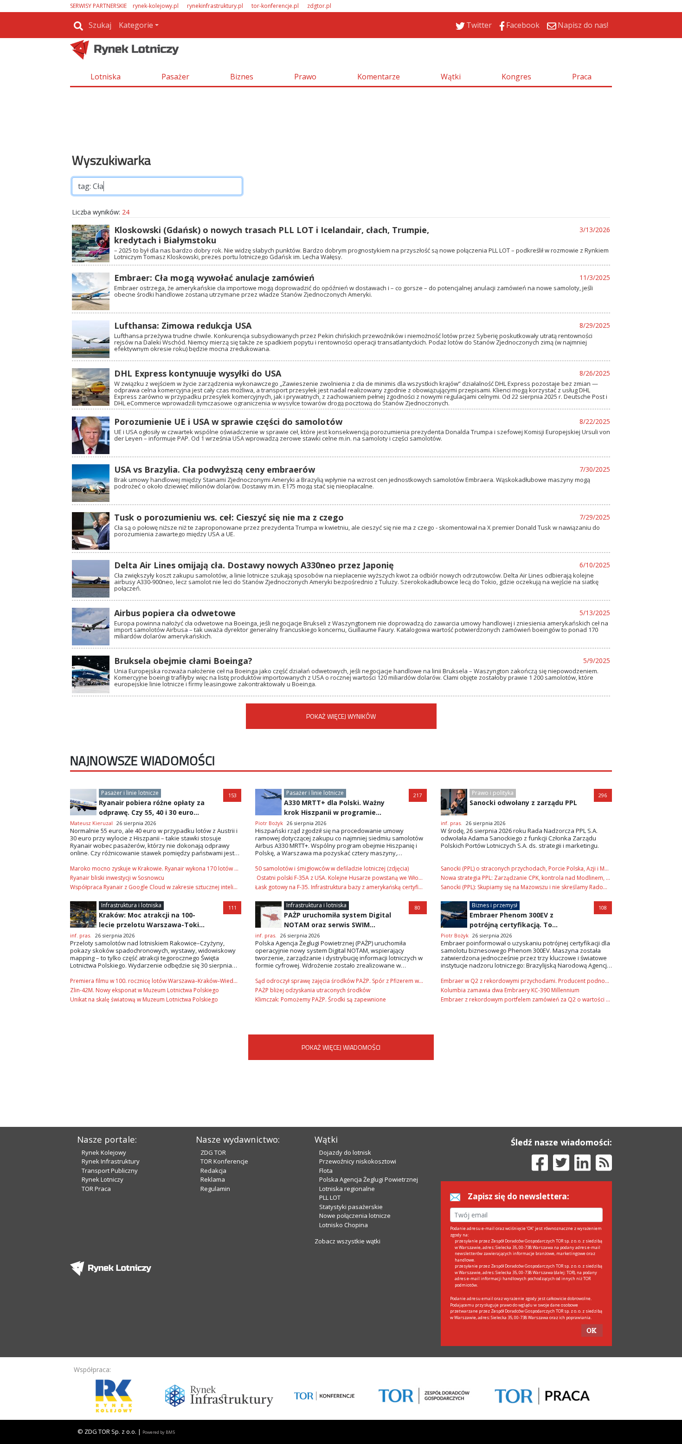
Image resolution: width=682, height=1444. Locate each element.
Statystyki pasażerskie (351, 1207)
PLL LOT (330, 1197)
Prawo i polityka (493, 793)
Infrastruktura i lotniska (131, 905)
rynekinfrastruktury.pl (215, 6)
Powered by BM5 (158, 1432)
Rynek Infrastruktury (111, 1161)
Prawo (305, 77)
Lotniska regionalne (347, 1188)
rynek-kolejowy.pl (156, 6)
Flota (326, 1170)
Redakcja (213, 1170)
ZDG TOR (213, 1152)
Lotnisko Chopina (343, 1225)
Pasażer (175, 77)
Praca (582, 77)
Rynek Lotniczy (102, 1179)
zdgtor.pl (319, 6)
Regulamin (215, 1188)
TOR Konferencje (224, 1161)
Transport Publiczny (110, 1170)
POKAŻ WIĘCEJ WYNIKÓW (341, 716)
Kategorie (136, 25)
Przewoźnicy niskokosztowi (357, 1161)
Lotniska (105, 77)
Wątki (451, 77)
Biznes (241, 77)
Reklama (212, 1179)
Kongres (516, 77)
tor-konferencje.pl (275, 6)
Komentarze (378, 77)
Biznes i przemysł (494, 905)
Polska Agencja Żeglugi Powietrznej (368, 1179)
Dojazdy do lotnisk (345, 1152)
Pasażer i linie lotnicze (130, 793)
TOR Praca (96, 1188)
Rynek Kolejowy (104, 1152)
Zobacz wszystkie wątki (347, 1241)
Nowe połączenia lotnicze (355, 1215)
